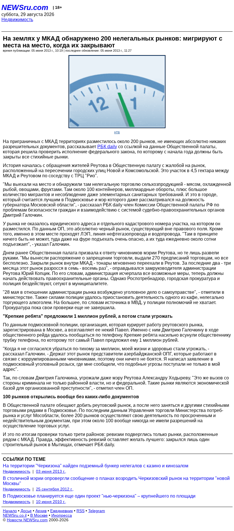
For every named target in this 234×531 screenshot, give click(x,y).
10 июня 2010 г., (51, 501)
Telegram (96, 510)
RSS (80, 510)
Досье (26, 510)
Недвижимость (17, 19)
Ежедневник (61, 510)
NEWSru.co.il (15, 515)
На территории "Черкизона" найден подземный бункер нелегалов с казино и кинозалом (95, 465)
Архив (41, 510)
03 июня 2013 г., (51, 471)
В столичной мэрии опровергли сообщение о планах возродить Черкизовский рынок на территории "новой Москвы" (116, 481)
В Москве (39, 515)
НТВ (117, 132)
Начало (10, 510)
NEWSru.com (24, 7)
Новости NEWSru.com (27, 520)
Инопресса (61, 515)
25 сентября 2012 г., (55, 489)
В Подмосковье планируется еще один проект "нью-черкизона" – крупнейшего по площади (99, 496)
